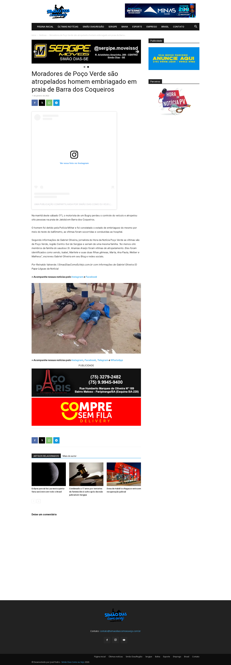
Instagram (77, 276)
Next (137, 52)
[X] (42, 103)
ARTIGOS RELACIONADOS (46, 456)
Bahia (124, 26)
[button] (195, 26)
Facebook (91, 276)
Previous (35, 52)
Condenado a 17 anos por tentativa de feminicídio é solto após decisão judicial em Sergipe (86, 491)
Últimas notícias (68, 26)
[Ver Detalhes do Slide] (86, 52)
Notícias (43, 35)
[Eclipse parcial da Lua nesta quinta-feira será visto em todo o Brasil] (49, 474)
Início (34, 35)
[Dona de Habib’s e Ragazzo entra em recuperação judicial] (124, 474)
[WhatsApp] (49, 103)
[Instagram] (115, 640)
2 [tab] (88, 67)
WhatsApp (117, 360)
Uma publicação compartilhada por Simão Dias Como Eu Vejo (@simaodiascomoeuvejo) (87, 204)
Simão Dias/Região (93, 26)
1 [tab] (84, 67)
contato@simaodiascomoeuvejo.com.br (120, 631)
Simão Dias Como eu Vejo (72, 662)
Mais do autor (70, 456)
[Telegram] (56, 103)
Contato (178, 26)
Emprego (151, 26)
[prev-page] (34, 501)
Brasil (165, 26)
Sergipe (112, 26)
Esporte (137, 26)
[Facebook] (35, 103)
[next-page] (39, 501)
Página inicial (45, 26)
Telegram (102, 360)
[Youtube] (124, 640)
